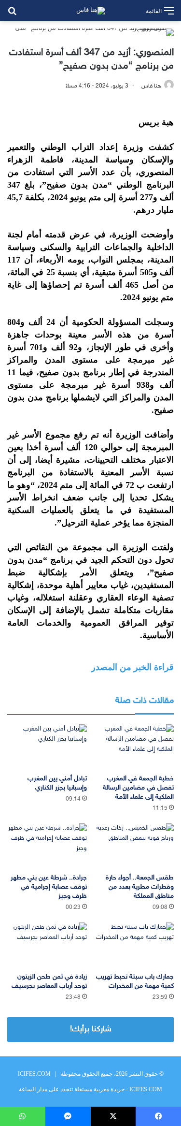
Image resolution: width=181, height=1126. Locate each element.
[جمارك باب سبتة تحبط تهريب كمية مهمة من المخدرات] (134, 944)
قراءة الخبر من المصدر (132, 667)
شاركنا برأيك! (90, 1029)
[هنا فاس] (90, 11)
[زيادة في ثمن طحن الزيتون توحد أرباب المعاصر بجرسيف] (47, 944)
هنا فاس (151, 86)
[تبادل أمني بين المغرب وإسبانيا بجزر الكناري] (47, 746)
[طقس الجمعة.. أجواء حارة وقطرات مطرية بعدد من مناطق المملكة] (134, 845)
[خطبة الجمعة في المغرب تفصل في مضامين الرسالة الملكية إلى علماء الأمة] (134, 746)
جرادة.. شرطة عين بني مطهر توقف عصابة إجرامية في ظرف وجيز (49, 887)
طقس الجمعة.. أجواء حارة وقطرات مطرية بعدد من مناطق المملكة (140, 887)
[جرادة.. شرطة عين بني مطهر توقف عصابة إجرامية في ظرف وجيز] (47, 845)
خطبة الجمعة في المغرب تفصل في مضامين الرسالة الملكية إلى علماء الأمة (138, 788)
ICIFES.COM (34, 1073)
